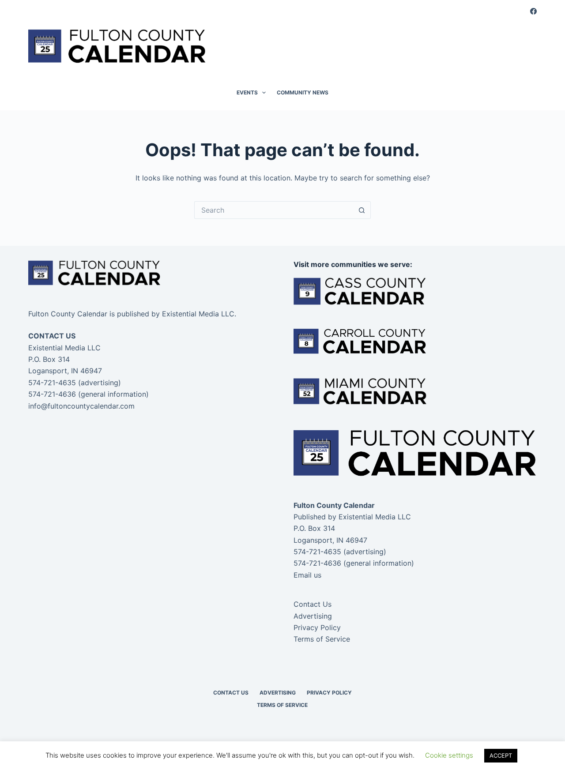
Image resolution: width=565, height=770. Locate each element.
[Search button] (362, 210)
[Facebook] (533, 11)
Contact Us (312, 604)
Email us (307, 575)
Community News (302, 92)
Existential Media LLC (375, 516)
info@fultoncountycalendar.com (81, 406)
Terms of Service (322, 639)
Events (247, 92)
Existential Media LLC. (199, 313)
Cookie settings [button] (449, 755)
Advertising (313, 616)
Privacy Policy (317, 627)
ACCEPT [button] (501, 755)
